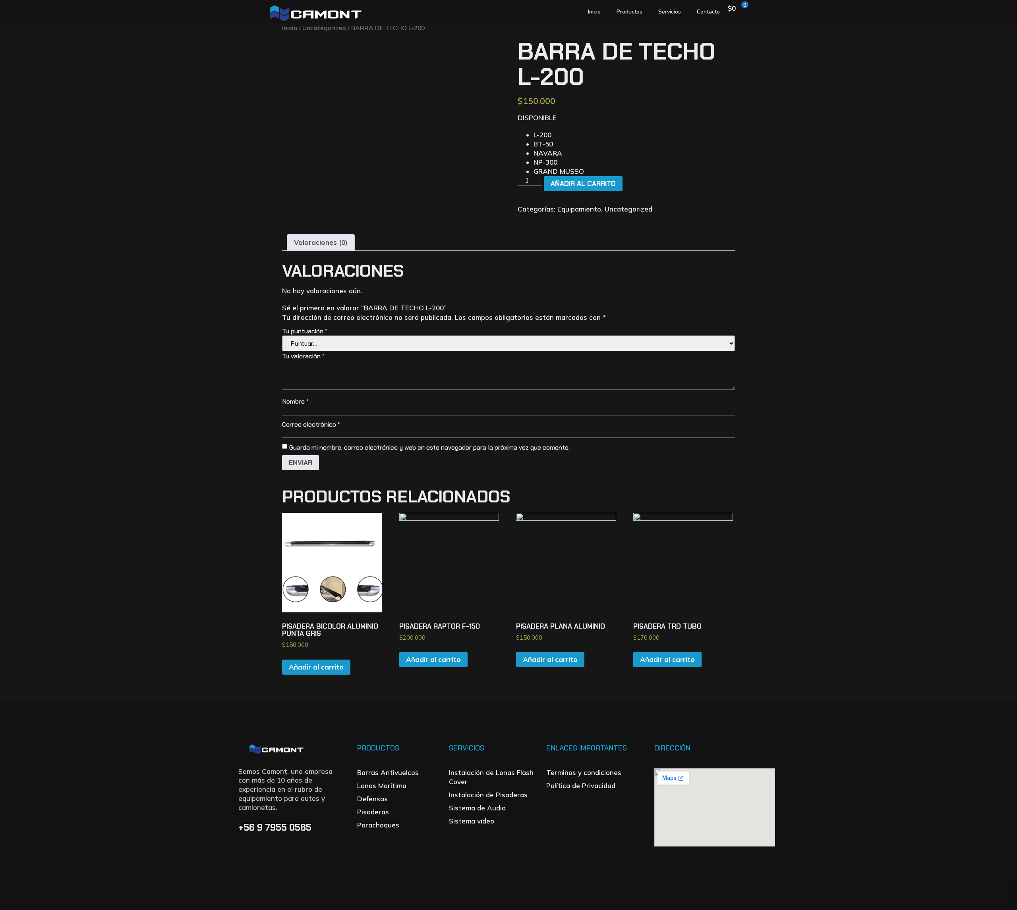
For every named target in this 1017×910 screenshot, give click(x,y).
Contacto (708, 11)
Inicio (594, 11)
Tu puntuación (304, 331)
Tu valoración (303, 356)
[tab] (321, 242)
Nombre (295, 401)
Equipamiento (579, 209)
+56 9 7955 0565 (276, 827)
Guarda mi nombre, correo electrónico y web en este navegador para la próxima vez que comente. (429, 447)
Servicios (669, 11)
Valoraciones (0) (321, 242)
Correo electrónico (311, 424)
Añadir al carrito (583, 183)
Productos (629, 11)
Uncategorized (324, 28)
